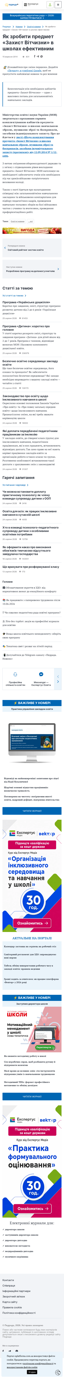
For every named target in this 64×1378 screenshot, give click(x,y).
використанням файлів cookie (22, 1367)
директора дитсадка (16, 1240)
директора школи (14, 1229)
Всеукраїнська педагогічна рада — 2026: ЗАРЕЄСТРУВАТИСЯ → (32, 16)
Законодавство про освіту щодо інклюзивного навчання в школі (25, 397)
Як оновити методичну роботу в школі (25, 1056)
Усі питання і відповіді (13, 485)
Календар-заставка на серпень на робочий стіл (30, 946)
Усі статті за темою (12, 295)
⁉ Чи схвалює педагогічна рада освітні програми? (31, 612)
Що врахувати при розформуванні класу (30, 566)
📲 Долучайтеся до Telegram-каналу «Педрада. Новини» (29, 656)
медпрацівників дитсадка (19, 1251)
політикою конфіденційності (38, 1363)
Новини (19, 26)
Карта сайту (9, 1302)
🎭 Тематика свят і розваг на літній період (27, 646)
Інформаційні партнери (16, 1291)
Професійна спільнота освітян (15, 683)
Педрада (6, 26)
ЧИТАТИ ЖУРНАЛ (32, 811)
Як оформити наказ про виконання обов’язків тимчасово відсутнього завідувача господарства (26, 550)
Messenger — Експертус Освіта (41, 683)
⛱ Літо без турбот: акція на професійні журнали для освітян (30, 623)
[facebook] (3, 1351)
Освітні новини (34, 26)
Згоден (32, 1372)
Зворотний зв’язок (13, 1296)
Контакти (8, 1280)
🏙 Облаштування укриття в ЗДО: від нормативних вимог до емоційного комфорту (29, 589)
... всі (30, 221)
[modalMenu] (58, 4)
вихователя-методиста (17, 1245)
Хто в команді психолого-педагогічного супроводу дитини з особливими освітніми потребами (30, 531)
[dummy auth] (50, 4)
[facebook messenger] (17, 1351)
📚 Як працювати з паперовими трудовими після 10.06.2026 (31, 602)
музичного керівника (16, 1256)
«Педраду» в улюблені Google (24, 70)
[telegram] (9, 1351)
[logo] (11, 5)
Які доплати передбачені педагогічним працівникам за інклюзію (29, 432)
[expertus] (30, 4)
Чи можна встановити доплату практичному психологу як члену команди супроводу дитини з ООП (26, 495)
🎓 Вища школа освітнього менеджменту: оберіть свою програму (31, 635)
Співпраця (8, 1285)
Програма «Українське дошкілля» (26, 302)
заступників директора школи (21, 1234)
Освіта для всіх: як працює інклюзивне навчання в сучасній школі (29, 513)
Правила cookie (12, 1307)
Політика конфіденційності (19, 1312)
